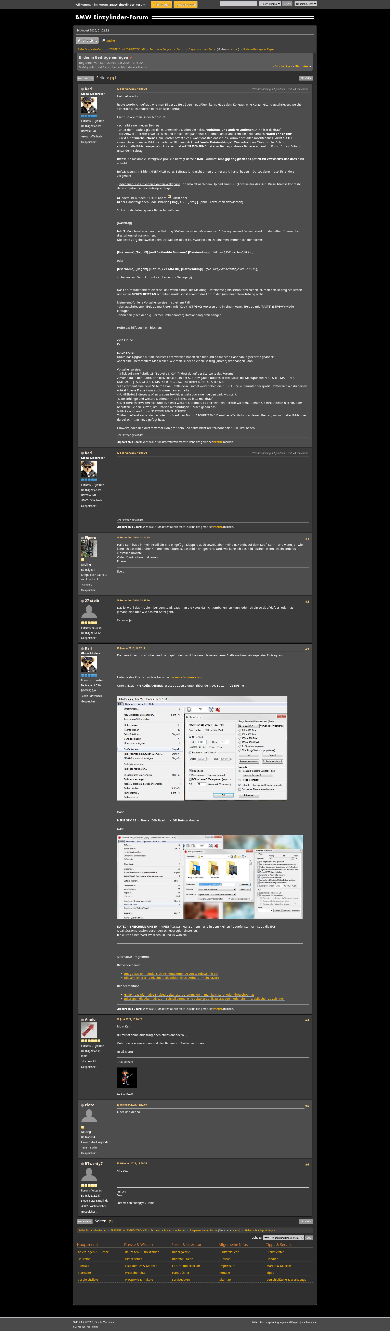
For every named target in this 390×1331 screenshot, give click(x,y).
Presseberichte (135, 1272)
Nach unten (85, 78)
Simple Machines (104, 1322)
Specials (83, 1266)
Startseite (84, 1272)
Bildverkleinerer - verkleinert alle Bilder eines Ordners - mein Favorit (171, 978)
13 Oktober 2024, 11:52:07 (132, 1104)
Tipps (270, 1272)
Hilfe (255, 1322)
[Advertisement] (212, 486)
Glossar (224, 1259)
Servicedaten (181, 1279)
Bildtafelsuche (229, 1252)
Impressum (227, 1266)
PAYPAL (218, 442)
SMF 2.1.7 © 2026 (83, 1322)
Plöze (89, 1104)
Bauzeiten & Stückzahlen (142, 1252)
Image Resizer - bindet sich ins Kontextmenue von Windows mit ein (171, 973)
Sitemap (225, 1279)
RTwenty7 (94, 1163)
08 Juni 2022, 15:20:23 (129, 1019)
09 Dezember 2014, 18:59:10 (133, 600)
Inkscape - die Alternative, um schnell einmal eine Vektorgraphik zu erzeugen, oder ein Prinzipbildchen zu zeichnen (204, 998)
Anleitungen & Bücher (93, 1252)
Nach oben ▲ (309, 1322)
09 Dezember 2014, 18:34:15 (133, 537)
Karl (88, 88)
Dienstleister (275, 1252)
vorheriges (282, 66)
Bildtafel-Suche (182, 1259)
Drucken (306, 78)
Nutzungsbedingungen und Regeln (279, 1322)
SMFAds (77, 1327)
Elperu (90, 537)
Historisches (133, 1259)
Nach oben (84, 1221)
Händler (272, 1259)
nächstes (303, 66)
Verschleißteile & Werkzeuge (286, 1279)
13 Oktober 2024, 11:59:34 (132, 1163)
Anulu (90, 1019)
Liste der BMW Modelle (141, 1266)
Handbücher (180, 1272)
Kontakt (224, 1272)
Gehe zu (257, 1237)
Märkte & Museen (278, 1266)
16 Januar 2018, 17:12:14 (131, 648)
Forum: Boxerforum (186, 1266)
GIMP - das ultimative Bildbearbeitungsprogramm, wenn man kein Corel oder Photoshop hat (189, 994)
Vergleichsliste (88, 1279)
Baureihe (84, 1259)
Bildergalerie (181, 1252)
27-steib (92, 600)
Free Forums (92, 1327)
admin (234, 49)
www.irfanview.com (187, 677)
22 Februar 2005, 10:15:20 (132, 88)
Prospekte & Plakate (139, 1279)
